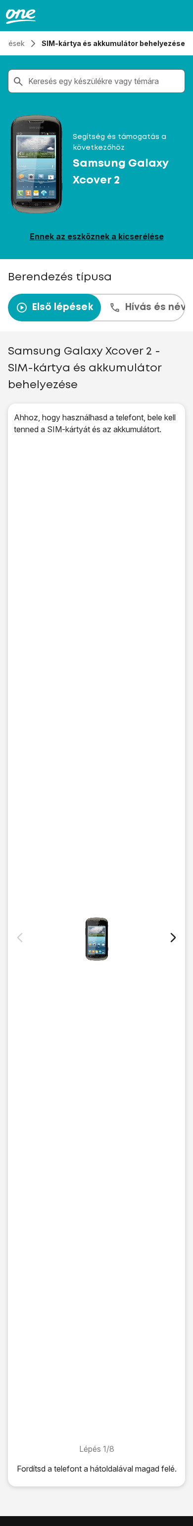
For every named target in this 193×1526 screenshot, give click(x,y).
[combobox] (104, 81)
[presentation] (96, 307)
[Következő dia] (173, 937)
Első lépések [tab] (62, 307)
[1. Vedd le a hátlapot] (96, 939)
